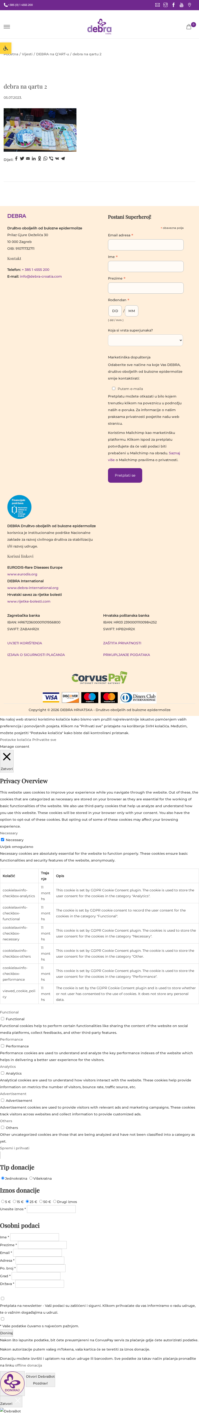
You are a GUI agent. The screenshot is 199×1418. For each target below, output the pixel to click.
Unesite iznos (13, 1209)
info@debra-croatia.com (41, 276)
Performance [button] (11, 1039)
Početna (11, 54)
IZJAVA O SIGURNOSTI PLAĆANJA (36, 655)
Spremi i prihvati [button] (14, 1148)
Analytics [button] (8, 1066)
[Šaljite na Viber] (51, 160)
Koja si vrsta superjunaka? (130, 330)
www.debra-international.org (32, 588)
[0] (189, 27)
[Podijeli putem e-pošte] (28, 160)
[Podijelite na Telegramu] (63, 160)
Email (6, 1253)
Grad (5, 1276)
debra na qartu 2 (25, 86)
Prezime (116, 279)
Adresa (7, 1260)
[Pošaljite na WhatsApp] (45, 160)
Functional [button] (9, 1012)
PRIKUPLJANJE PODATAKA (126, 655)
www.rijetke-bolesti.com (28, 601)
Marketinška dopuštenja (129, 357)
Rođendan (118, 300)
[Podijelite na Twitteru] (22, 160)
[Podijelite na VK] (57, 160)
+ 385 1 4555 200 (35, 269)
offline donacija (28, 1365)
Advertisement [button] (13, 1094)
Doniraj (6, 1333)
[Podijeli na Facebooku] (16, 160)
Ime (113, 257)
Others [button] (6, 1121)
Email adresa (120, 236)
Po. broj (8, 1268)
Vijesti (27, 54)
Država (7, 1284)
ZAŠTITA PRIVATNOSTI (122, 643)
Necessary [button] (9, 833)
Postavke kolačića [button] (15, 740)
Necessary (15, 840)
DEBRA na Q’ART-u (52, 54)
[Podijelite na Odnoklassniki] (39, 160)
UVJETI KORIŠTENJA (24, 643)
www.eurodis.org (22, 574)
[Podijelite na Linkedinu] (34, 160)
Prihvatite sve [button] (44, 740)
